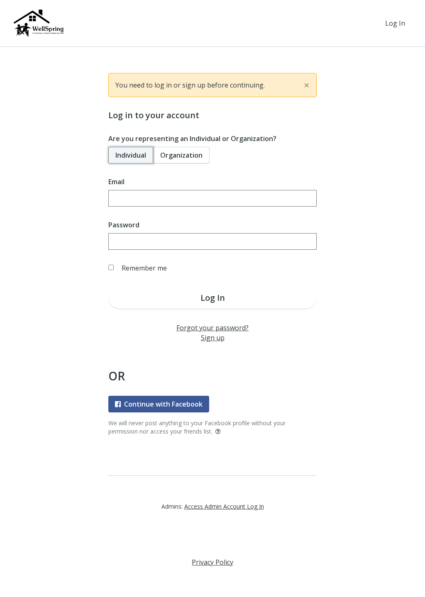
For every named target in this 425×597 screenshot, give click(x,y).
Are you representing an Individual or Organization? (192, 138)
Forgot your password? (212, 327)
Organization (181, 155)
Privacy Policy (212, 562)
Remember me (144, 268)
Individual (130, 155)
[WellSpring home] (39, 23)
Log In (395, 23)
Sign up (213, 337)
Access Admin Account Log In (224, 506)
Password (123, 224)
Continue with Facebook (163, 404)
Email (116, 181)
